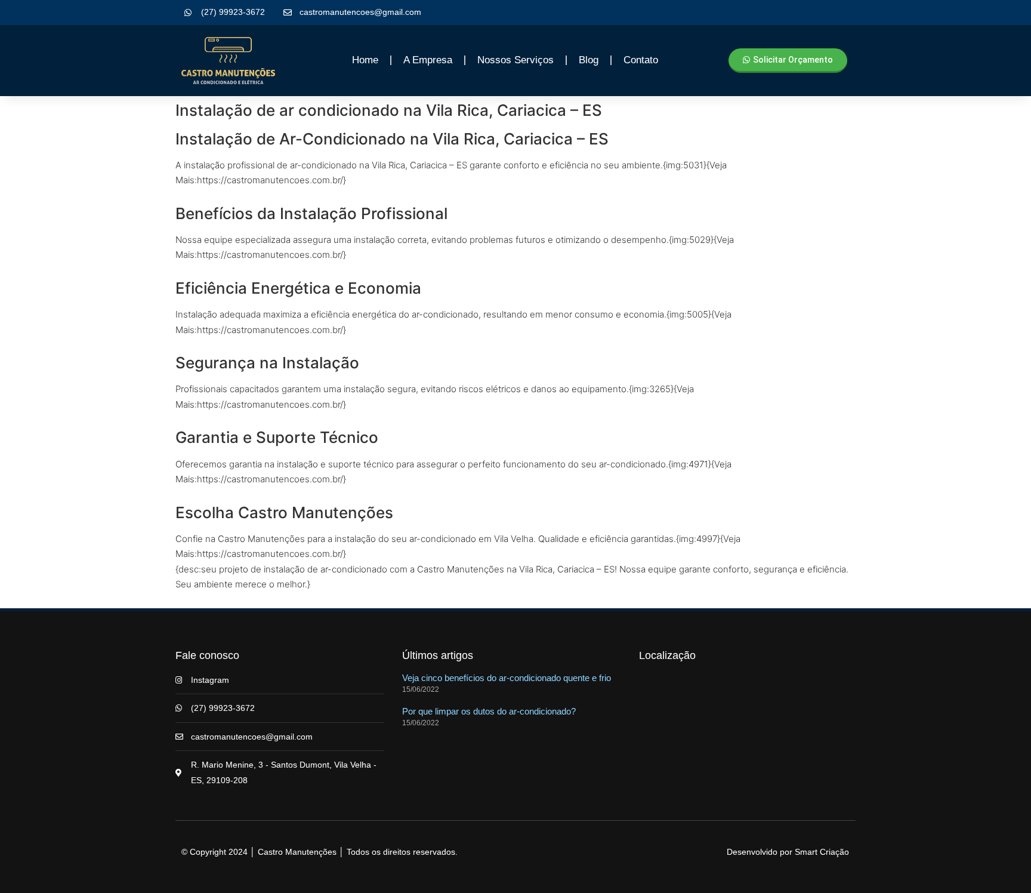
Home (365, 60)
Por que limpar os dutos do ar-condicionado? (489, 711)
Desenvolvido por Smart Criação (788, 852)
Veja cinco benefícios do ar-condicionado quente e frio (506, 678)
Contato (640, 60)
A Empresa (427, 60)
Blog (588, 60)
